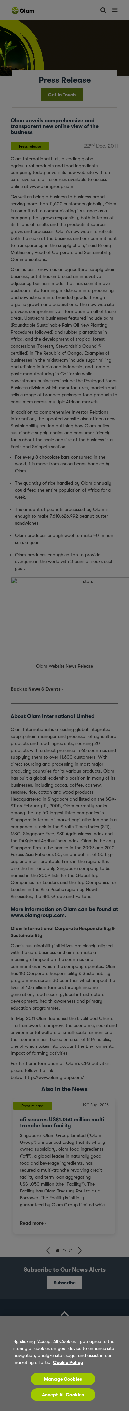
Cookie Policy (68, 1362)
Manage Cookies (63, 1379)
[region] (64, 1363)
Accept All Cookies (63, 1394)
